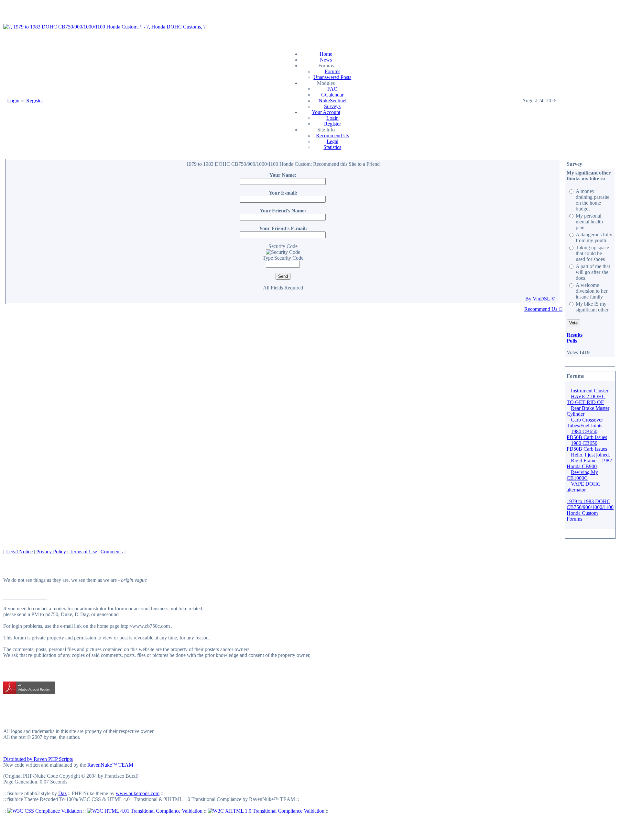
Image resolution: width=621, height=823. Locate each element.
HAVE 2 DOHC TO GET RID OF (586, 399)
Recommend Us (332, 135)
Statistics (332, 147)
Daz (62, 793)
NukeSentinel (332, 100)
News (326, 59)
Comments (112, 551)
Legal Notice (19, 551)
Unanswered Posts (332, 77)
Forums (332, 71)
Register (34, 100)
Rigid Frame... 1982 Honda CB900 (589, 463)
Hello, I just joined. (590, 454)
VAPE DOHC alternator (584, 486)
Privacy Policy (51, 551)
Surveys (332, 106)
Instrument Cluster (589, 390)
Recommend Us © (543, 309)
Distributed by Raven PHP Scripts (38, 759)
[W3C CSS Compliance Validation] (44, 811)
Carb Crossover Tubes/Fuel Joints (585, 422)
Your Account (326, 112)
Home (326, 54)
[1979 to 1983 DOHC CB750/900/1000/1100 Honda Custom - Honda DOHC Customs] (104, 26)
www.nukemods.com (137, 793)
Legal (332, 141)
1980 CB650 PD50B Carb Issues (587, 434)
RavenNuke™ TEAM (109, 765)
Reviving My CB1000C (582, 475)
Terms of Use (83, 551)
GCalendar (332, 94)
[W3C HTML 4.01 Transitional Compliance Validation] (144, 811)
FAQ (332, 89)
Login (13, 100)
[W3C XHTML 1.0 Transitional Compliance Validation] (266, 811)
